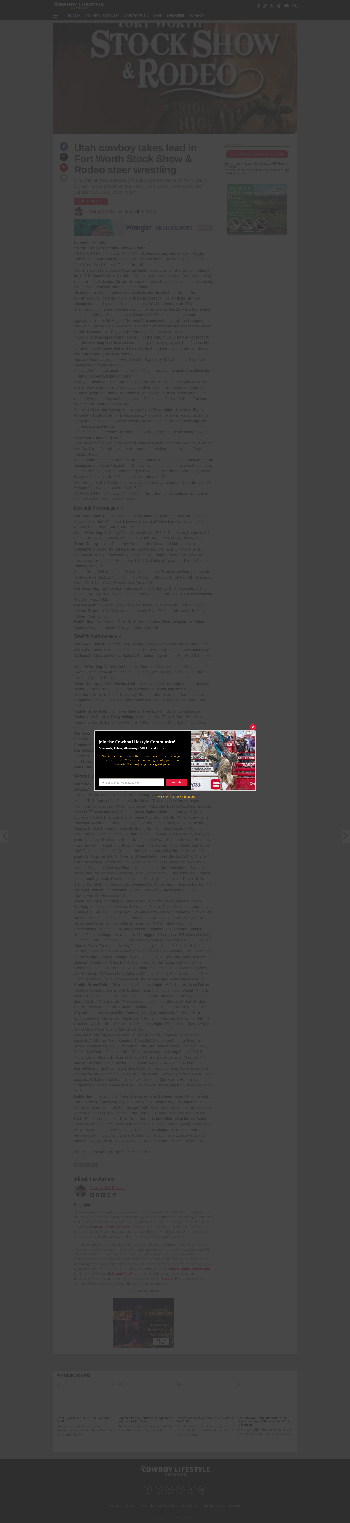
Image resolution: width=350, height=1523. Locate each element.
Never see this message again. (175, 797)
